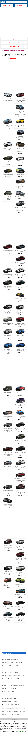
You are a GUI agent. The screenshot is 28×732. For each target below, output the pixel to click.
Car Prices (14, 719)
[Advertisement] (14, 22)
